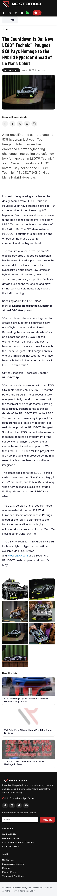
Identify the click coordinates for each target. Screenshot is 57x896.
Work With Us (9, 834)
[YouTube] (21, 12)
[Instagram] (9, 12)
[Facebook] (3, 12)
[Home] (22, 7)
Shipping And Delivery (13, 864)
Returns (6, 868)
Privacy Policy (9, 872)
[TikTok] (15, 12)
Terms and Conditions (13, 876)
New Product (11, 70)
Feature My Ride (10, 838)
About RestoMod (10, 846)
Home (5, 29)
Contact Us (8, 860)
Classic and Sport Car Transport (18, 842)
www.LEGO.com (17, 555)
